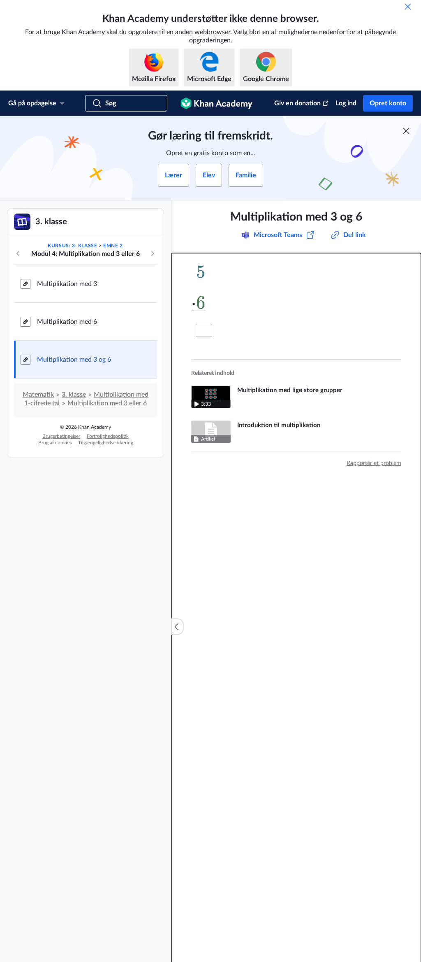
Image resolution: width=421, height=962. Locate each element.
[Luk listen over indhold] (177, 626)
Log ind (345, 103)
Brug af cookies (55, 442)
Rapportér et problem (374, 463)
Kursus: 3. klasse (72, 245)
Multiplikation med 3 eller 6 (107, 403)
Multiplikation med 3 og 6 (74, 359)
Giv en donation (297, 103)
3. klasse (74, 394)
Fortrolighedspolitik (108, 436)
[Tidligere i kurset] (18, 253)
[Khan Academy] (216, 103)
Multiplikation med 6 (67, 321)
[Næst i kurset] (152, 253)
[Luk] (407, 6)
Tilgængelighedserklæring (105, 442)
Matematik (38, 394)
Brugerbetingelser (61, 436)
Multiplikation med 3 (67, 284)
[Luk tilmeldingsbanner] (406, 131)
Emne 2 (113, 245)
